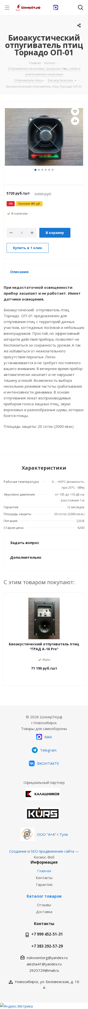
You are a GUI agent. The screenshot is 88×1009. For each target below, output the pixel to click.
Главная (44, 870)
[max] (55, 7)
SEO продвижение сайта (52, 851)
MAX (48, 736)
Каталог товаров (44, 896)
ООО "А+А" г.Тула (52, 834)
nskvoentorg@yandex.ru (47, 957)
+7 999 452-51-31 (47, 934)
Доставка (44, 911)
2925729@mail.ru (44, 970)
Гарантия (44, 884)
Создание (18, 851)
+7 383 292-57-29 (47, 946)
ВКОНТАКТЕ (48, 763)
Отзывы (44, 904)
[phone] (68, 7)
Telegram (48, 750)
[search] (80, 8)
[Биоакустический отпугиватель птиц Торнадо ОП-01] (44, 137)
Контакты (44, 877)
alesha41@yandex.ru (44, 964)
